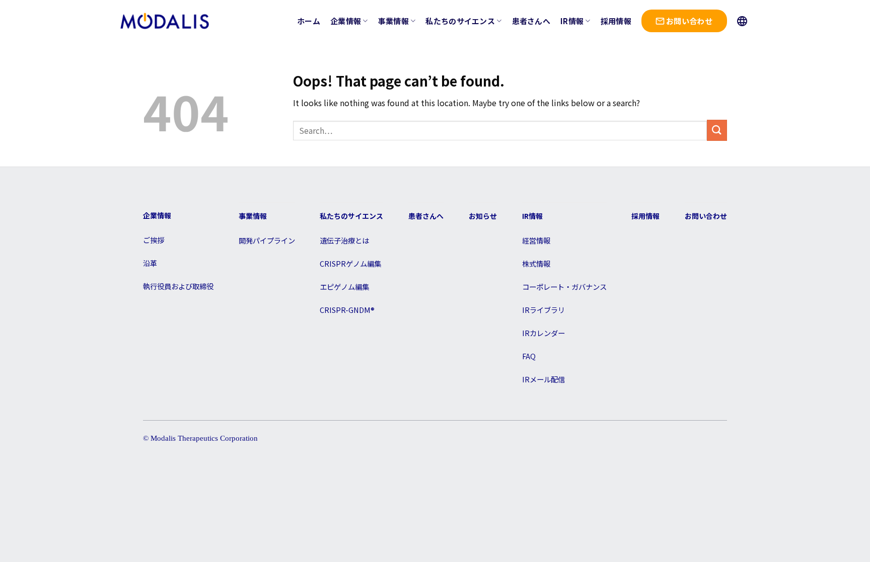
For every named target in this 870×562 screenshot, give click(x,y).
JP (743, 21)
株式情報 (536, 263)
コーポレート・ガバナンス (564, 286)
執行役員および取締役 (178, 286)
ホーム (308, 21)
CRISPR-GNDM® (347, 309)
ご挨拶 (153, 239)
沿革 (150, 263)
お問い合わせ (689, 21)
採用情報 (616, 21)
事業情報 (393, 21)
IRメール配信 (543, 379)
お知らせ (483, 216)
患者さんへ (531, 21)
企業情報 (345, 21)
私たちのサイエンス (460, 21)
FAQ (529, 356)
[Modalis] (164, 21)
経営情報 (536, 240)
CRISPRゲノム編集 (350, 263)
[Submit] (717, 130)
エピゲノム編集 (344, 286)
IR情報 (572, 21)
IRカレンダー (543, 333)
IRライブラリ (543, 309)
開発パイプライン (267, 240)
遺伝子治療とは (344, 240)
